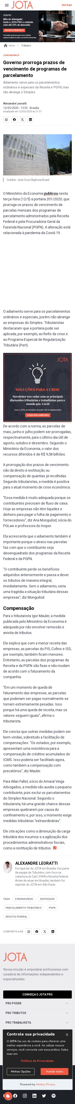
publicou (50, 193)
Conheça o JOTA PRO (37, 994)
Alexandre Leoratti (15, 103)
